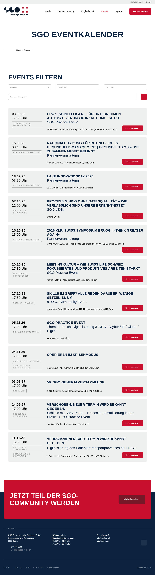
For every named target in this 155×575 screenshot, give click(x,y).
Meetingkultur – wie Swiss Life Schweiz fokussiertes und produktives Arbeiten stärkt (93, 266)
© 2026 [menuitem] (6, 567)
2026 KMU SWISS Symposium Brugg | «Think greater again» (95, 232)
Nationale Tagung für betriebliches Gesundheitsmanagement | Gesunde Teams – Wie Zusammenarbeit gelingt (93, 147)
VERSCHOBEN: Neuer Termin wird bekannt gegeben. (86, 407)
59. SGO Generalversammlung (76, 382)
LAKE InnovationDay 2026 (70, 176)
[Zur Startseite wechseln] (16, 11)
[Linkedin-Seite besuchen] (144, 543)
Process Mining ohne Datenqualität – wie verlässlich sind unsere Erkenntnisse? (87, 203)
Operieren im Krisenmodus (72, 355)
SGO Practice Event (66, 323)
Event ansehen (131, 128)
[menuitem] (136, 1)
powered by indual (144, 567)
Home (18, 50)
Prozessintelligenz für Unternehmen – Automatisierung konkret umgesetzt (85, 116)
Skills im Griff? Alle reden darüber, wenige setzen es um (90, 296)
